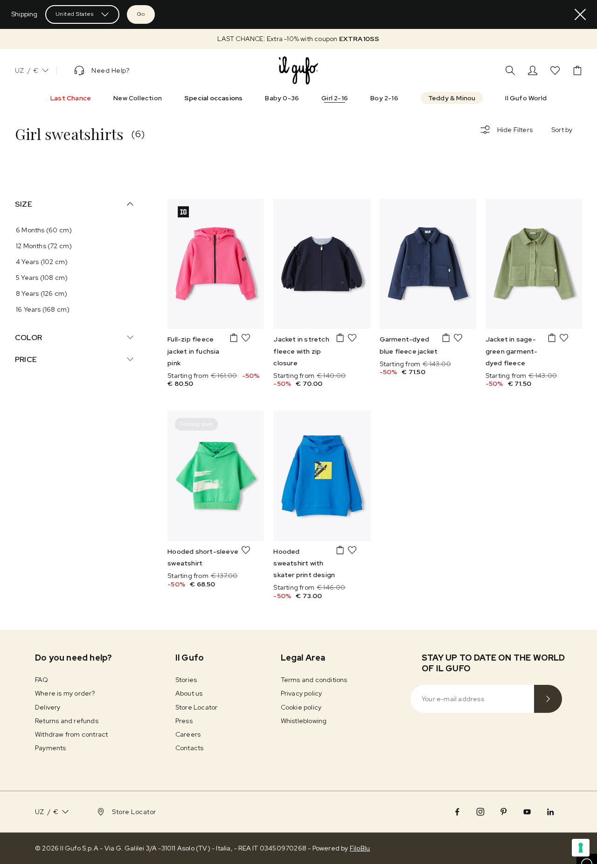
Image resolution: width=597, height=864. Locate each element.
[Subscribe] (548, 699)
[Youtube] (527, 811)
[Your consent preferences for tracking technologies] (581, 848)
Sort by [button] (561, 129)
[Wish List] (555, 70)
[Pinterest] (503, 811)
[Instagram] (480, 811)
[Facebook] (457, 811)
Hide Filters (515, 129)
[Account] (532, 70)
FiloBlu (360, 848)
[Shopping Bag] (577, 70)
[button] (298, 39)
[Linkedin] (550, 811)
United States (75, 14)
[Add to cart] (233, 338)
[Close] (580, 14)
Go (141, 14)
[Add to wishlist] (246, 338)
